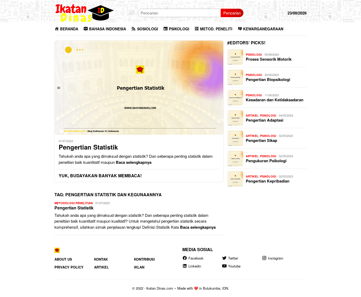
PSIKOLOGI (254, 54)
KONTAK (101, 259)
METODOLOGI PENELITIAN (73, 203)
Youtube (234, 266)
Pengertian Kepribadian (267, 181)
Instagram (275, 258)
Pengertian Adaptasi (264, 120)
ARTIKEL (252, 115)
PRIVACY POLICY (69, 267)
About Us (63, 259)
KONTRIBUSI (144, 259)
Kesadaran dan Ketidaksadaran (274, 99)
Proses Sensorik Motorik (268, 59)
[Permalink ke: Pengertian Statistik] (139, 87)
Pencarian (232, 13)
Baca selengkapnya (133, 162)
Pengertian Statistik (88, 147)
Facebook (195, 258)
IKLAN (139, 267)
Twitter (233, 258)
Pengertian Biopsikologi (268, 79)
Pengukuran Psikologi (266, 160)
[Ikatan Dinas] (84, 12)
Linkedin (194, 266)
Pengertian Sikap (261, 140)
